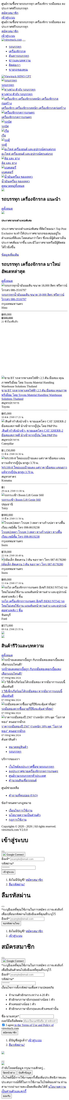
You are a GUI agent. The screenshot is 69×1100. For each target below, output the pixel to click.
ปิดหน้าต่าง (9, 1072)
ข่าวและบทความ (20, 60)
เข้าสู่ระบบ (8, 17)
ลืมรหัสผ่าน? (17, 884)
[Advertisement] (32, 349)
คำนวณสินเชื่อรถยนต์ (23, 780)
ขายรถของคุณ (18, 69)
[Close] (2, 851)
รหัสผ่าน (7, 863)
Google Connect (15, 854)
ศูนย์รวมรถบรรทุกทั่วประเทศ (27, 775)
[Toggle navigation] (23, 40)
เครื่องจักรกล (17, 51)
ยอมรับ (6, 1096)
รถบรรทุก (15, 46)
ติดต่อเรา (14, 65)
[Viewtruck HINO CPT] (16, 76)
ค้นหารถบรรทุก (19, 55)
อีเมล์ (5, 858)
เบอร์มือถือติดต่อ (12, 1020)
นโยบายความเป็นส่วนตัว (24, 815)
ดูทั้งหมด (7, 208)
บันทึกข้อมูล (25, 1072)
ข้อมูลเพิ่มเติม (10, 254)
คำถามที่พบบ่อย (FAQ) (23, 795)
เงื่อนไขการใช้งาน (20, 810)
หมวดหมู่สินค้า (18, 747)
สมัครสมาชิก (9, 12)
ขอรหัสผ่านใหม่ (11, 923)
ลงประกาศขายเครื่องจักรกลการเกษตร (33, 771)
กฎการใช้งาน (17, 819)
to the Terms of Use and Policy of (34, 1025)
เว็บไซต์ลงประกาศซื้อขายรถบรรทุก (31, 766)
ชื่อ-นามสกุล (10, 1016)
